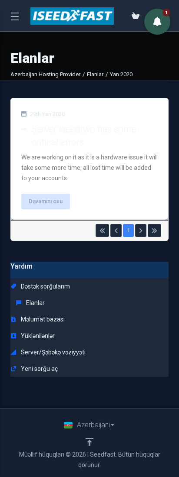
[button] (157, 22)
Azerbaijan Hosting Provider (45, 74)
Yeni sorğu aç (39, 368)
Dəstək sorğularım (45, 286)
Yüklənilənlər (37, 335)
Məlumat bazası (42, 319)
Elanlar (95, 74)
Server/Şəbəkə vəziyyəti (53, 352)
